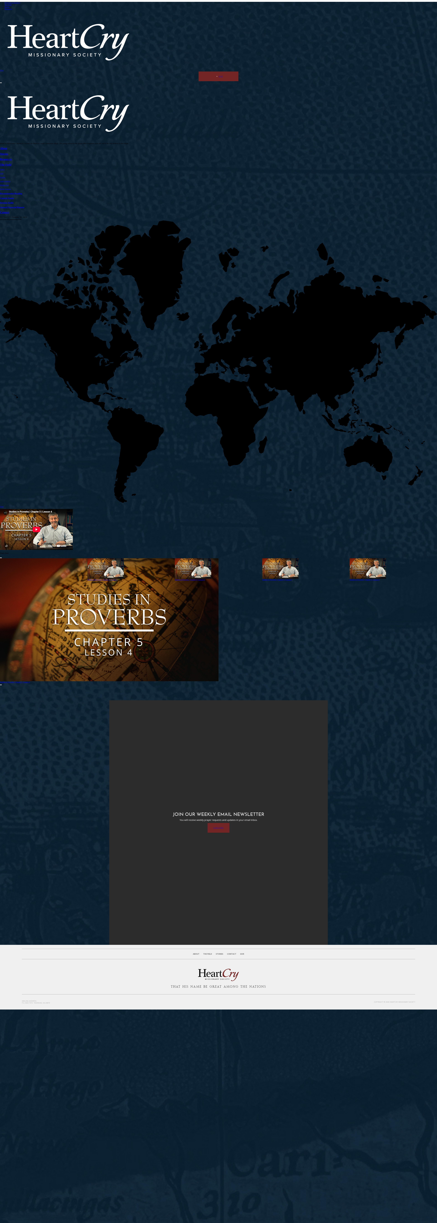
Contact (231, 954)
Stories (7, 7)
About (196, 954)
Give (2, 70)
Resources (8, 9)
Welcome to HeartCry (12, 3)
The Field (8, 5)
